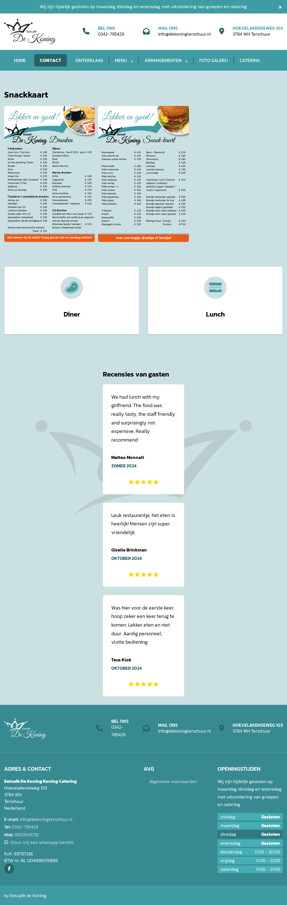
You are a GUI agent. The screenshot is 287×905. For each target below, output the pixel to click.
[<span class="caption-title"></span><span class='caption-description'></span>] (49, 174)
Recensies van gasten (136, 374)
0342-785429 (111, 34)
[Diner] (71, 287)
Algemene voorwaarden (173, 781)
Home (20, 60)
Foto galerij (213, 60)
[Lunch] (215, 287)
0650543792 (27, 834)
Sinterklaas (89, 60)
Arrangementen (164, 60)
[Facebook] (9, 869)
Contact (50, 60)
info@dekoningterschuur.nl (184, 34)
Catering (250, 60)
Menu (121, 60)
